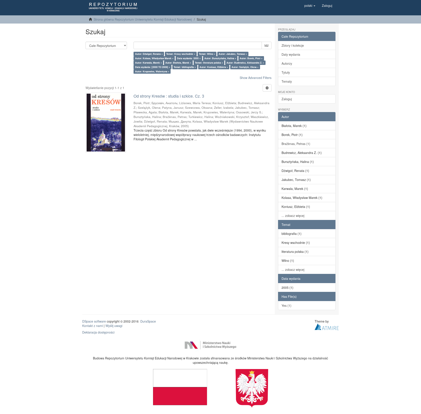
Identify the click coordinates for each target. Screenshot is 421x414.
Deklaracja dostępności (98, 332)
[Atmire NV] (327, 326)
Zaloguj (287, 99)
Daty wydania (291, 54)
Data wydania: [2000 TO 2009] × (152, 67)
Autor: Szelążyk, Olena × (245, 67)
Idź (266, 45)
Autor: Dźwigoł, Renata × (149, 53)
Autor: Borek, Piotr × (251, 58)
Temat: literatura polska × (209, 62)
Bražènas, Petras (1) (296, 143)
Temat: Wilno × (207, 53)
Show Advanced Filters (255, 77)
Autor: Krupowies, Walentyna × (152, 71)
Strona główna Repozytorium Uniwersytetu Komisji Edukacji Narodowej (143, 19)
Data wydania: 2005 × (189, 58)
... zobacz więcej (293, 215)
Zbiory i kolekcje (293, 45)
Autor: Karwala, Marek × (148, 62)
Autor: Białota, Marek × (178, 62)
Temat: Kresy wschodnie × (180, 53)
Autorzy (287, 63)
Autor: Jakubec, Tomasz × (233, 53)
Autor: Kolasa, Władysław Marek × (154, 58)
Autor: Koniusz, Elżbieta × (214, 67)
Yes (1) (286, 305)
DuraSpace (148, 321)
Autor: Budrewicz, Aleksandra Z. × (245, 62)
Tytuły (286, 72)
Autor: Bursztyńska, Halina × (220, 58)
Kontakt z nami (92, 325)
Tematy (287, 81)
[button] (310, 5)
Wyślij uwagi (113, 325)
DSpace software (94, 321)
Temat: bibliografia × (185, 67)
